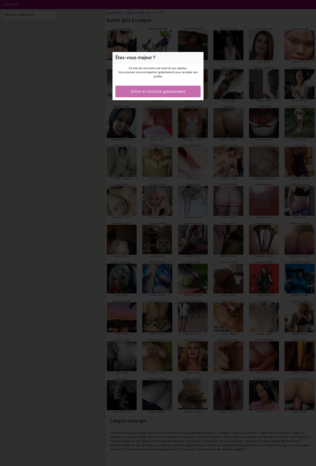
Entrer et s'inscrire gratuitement (158, 91)
